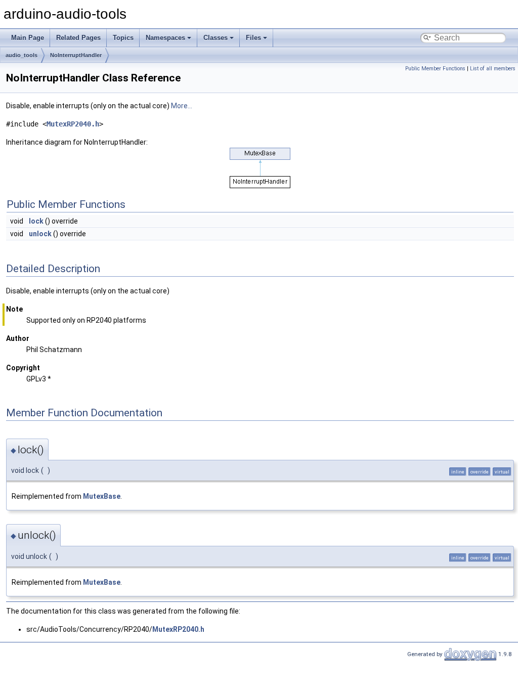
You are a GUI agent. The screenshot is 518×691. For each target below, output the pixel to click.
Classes (215, 37)
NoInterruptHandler (76, 55)
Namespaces (165, 37)
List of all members (492, 68)
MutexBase (101, 496)
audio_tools (21, 55)
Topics (123, 37)
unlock (40, 234)
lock (36, 221)
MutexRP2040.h (73, 124)
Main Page (27, 37)
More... (181, 106)
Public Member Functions (435, 68)
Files (253, 37)
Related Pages (78, 37)
